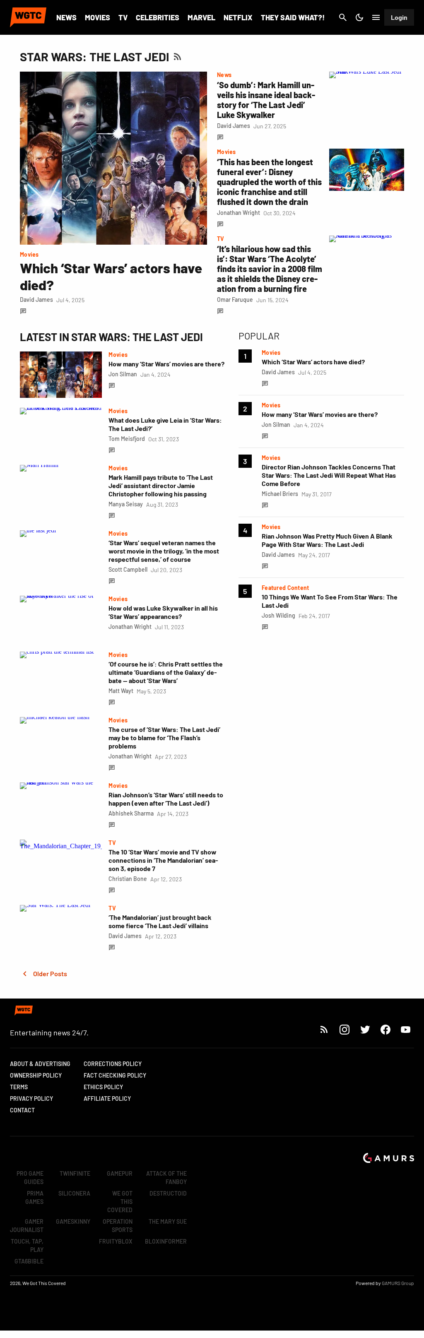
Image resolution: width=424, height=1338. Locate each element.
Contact (22, 1110)
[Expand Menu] (376, 17)
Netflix (238, 17)
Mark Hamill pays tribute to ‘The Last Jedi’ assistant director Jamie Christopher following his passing (160, 485)
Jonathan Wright (238, 212)
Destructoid (168, 1193)
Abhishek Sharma (131, 813)
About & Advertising (40, 1063)
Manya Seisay (125, 504)
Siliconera (74, 1193)
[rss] (324, 1029)
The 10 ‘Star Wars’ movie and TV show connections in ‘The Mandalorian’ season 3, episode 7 (163, 860)
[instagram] (344, 1029)
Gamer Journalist (26, 1225)
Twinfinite (75, 1173)
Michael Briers (280, 493)
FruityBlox (115, 1241)
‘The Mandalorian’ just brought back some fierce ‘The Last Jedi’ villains (160, 921)
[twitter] (364, 1029)
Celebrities (157, 17)
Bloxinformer (166, 1241)
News (66, 17)
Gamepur (119, 1173)
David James (36, 299)
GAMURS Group (398, 1283)
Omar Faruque (235, 299)
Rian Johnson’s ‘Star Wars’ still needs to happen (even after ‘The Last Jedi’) (165, 799)
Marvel (201, 17)
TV (123, 17)
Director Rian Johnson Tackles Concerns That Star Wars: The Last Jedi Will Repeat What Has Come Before (329, 475)
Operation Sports (117, 1225)
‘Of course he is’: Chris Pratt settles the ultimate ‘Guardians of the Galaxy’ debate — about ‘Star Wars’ (165, 672)
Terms (19, 1086)
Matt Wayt (120, 690)
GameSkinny (73, 1221)
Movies (97, 17)
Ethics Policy (103, 1086)
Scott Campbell (127, 569)
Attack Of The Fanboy (166, 1177)
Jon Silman (122, 374)
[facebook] (385, 1029)
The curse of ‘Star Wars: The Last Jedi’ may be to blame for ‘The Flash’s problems (164, 737)
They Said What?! (293, 17)
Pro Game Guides (30, 1177)
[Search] (343, 17)
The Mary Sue (168, 1221)
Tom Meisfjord (126, 438)
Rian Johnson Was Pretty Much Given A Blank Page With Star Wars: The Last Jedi (327, 540)
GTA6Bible (28, 1261)
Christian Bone (127, 878)
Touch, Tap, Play (27, 1245)
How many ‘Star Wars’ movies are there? (166, 364)
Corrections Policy (113, 1063)
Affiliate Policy (107, 1098)
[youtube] (405, 1029)
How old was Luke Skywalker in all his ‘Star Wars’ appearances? (163, 612)
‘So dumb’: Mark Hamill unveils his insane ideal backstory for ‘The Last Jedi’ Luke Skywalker (266, 100)
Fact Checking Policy (115, 1075)
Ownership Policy (36, 1075)
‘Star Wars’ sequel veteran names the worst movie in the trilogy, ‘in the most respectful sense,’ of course (163, 551)
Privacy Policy (31, 1098)
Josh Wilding (278, 615)
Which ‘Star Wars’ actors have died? (313, 362)
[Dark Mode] (359, 17)
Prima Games (34, 1197)
